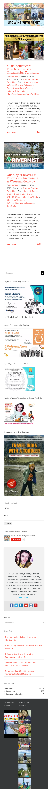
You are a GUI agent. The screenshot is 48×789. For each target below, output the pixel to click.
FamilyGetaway (13, 88)
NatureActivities (13, 91)
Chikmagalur (29, 85)
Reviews (26, 79)
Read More (11, 132)
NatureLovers (26, 91)
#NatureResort (13, 194)
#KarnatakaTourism (31, 191)
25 (40, 132)
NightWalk (11, 94)
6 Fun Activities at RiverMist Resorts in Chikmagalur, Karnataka (23, 69)
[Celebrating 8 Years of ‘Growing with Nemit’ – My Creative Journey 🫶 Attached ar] (24, 716)
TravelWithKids (32, 94)
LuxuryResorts (26, 88)
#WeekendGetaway (15, 85)
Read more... (24, 597)
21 (40, 244)
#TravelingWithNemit (16, 200)
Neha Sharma (15, 76)
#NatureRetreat (26, 194)
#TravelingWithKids (31, 197)
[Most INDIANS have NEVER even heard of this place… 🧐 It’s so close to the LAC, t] (24, 744)
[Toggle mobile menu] (43, 27)
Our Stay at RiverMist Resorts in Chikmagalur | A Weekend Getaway (23, 178)
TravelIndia (11, 206)
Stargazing (20, 94)
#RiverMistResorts (30, 82)
